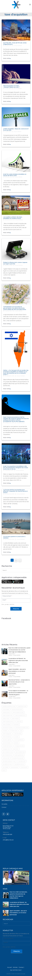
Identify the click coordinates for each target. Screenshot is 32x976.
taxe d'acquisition (14, 767)
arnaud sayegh (6, 709)
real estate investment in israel (9, 761)
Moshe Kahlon (15, 749)
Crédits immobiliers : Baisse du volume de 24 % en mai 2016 (15, 129)
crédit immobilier (15, 718)
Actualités (4, 804)
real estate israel (21, 761)
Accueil (9, 967)
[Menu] (30, 5)
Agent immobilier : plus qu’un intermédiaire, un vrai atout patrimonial (17, 671)
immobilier (5, 730)
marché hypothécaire (18, 739)
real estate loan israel (7, 764)
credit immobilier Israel (7, 715)
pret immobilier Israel (20, 752)
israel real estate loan (7, 736)
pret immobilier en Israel (8, 752)
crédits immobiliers (7, 724)
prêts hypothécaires (19, 755)
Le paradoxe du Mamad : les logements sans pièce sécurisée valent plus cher (18, 660)
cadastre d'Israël (6, 712)
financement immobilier (8, 727)
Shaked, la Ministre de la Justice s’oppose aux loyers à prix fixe (15, 263)
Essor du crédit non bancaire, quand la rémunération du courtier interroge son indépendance (19, 650)
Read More (6, 58)
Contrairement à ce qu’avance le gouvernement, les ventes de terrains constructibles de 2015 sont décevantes (14, 308)
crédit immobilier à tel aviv (8, 721)
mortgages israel (6, 749)
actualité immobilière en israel (9, 706)
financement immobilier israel (21, 727)
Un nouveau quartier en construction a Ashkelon (14, 537)
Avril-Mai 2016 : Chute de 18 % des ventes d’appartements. (15, 43)
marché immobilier (7, 742)
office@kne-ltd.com (8, 840)
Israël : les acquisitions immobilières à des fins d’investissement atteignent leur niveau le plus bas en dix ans (15, 467)
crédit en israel (6, 718)
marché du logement (7, 739)
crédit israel (19, 721)
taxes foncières (24, 767)
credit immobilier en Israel (17, 712)
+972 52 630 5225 (7, 834)
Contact (4, 807)
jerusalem (16, 736)
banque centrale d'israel (17, 709)
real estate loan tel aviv (19, 764)
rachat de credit (6, 758)
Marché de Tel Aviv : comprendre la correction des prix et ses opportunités (19, 682)
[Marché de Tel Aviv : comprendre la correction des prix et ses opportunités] (4, 683)
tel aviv (4, 770)
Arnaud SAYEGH (18, 45)
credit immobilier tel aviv (20, 715)
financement (16, 724)
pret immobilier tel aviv (7, 755)
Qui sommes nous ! (16, 970)
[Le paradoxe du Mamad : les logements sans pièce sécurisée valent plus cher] (4, 662)
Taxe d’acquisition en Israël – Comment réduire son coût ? (11, 86)
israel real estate (17, 733)
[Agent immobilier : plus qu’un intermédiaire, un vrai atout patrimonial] (4, 673)
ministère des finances (7, 745)
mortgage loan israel (19, 745)
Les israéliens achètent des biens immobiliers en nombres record (12, 217)
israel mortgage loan (7, 733)
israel (21, 730)
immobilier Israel (13, 730)
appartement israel (22, 706)
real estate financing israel (17, 758)
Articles (10, 655)
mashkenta (15, 742)
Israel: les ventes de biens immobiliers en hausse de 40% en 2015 (14, 174)
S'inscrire (16, 609)
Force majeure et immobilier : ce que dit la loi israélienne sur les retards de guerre (18, 692)
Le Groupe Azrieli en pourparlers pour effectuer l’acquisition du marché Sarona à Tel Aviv (15, 491)
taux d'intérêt (5, 767)
